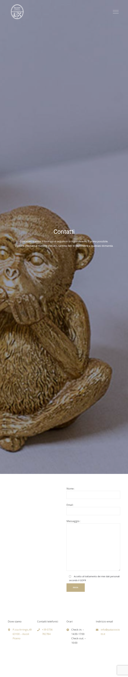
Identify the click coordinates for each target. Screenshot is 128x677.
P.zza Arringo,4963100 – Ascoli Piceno (22, 634)
